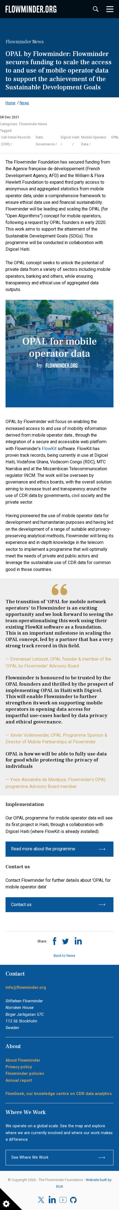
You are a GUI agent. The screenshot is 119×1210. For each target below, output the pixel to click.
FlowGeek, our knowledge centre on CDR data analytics (59, 1093)
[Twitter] (41, 1200)
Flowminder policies (25, 1073)
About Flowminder (23, 1060)
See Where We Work (29, 1157)
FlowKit (49, 448)
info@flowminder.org (26, 987)
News (24, 103)
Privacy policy (19, 1067)
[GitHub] (73, 1200)
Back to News (64, 956)
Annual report (19, 1080)
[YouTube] (63, 1200)
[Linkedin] (52, 1200)
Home (10, 103)
